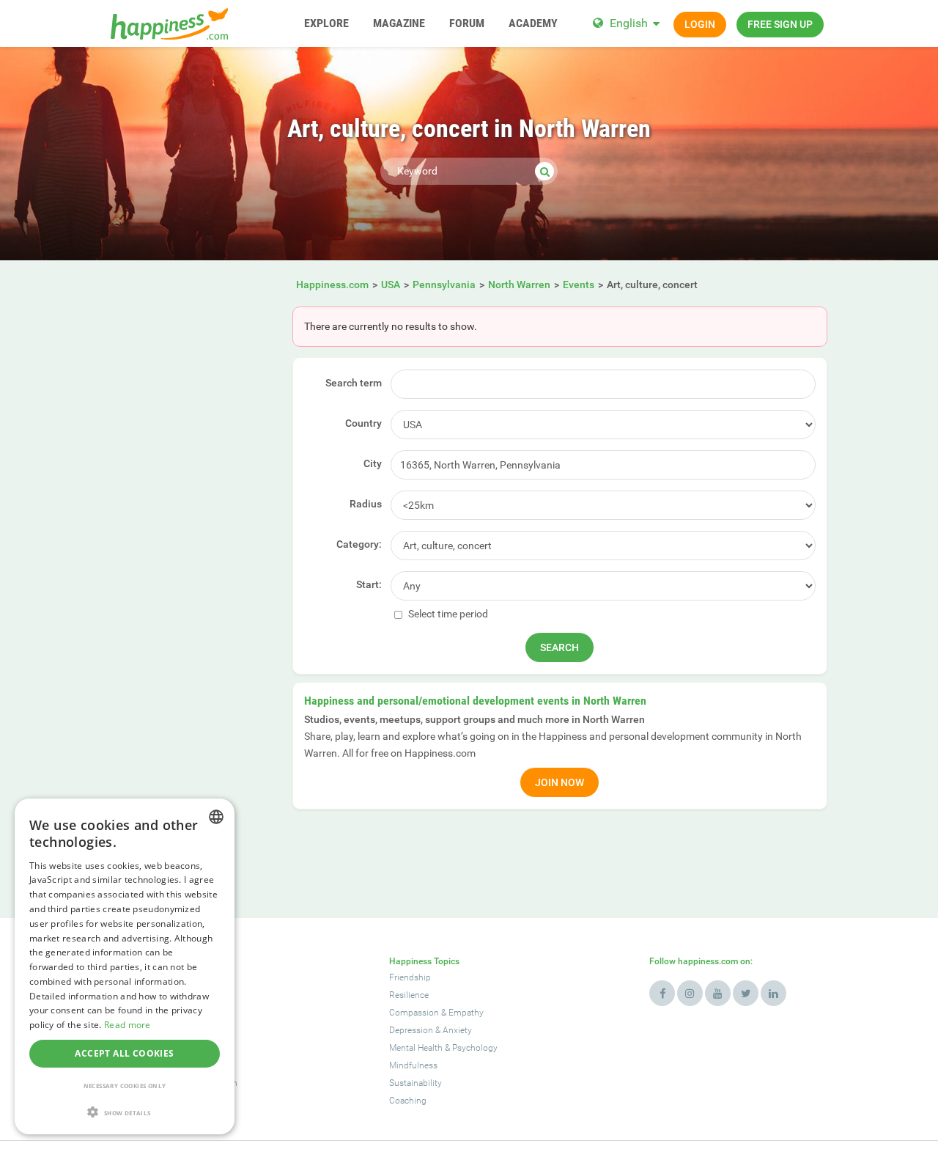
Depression (411, 1030)
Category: (359, 544)
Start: (369, 584)
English (629, 23)
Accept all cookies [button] (124, 1053)
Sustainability (415, 1083)
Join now (559, 782)
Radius (366, 504)
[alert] (124, 966)
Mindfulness (413, 1065)
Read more (127, 1024)
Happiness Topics (424, 961)
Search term (353, 383)
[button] (124, 1112)
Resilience (409, 995)
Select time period (447, 614)
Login (699, 24)
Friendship (410, 977)
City (372, 463)
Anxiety (457, 1030)
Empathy (466, 1012)
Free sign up (780, 24)
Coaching (407, 1100)
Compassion (414, 1012)
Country (363, 423)
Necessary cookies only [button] (125, 1086)
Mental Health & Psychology (443, 1048)
